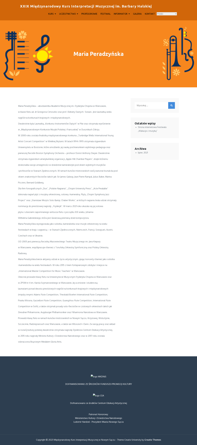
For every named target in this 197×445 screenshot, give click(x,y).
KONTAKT (150, 14)
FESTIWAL (106, 14)
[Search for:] (155, 105)
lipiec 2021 (143, 152)
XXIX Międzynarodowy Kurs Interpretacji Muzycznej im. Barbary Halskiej (86, 6)
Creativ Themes (152, 439)
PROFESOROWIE (89, 14)
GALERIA (137, 14)
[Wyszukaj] (171, 105)
